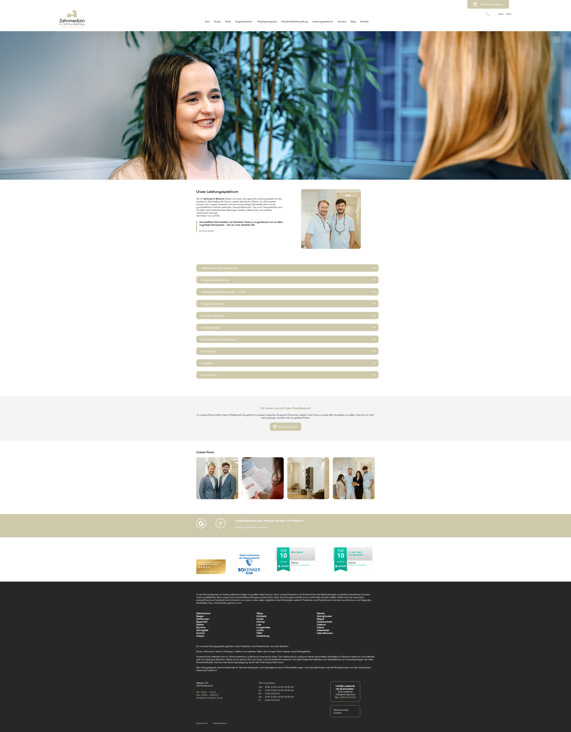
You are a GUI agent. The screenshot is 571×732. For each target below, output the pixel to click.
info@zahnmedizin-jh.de (209, 697)
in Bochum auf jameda (300, 564)
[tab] (285, 268)
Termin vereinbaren (288, 426)
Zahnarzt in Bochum (214, 198)
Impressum (202, 723)
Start (207, 21)
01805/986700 (348, 697)
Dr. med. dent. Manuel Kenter (355, 553)
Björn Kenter (297, 552)
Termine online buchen (341, 711)
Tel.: (198, 692)
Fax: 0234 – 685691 (207, 694)
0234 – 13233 (504, 14)
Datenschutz (220, 723)
